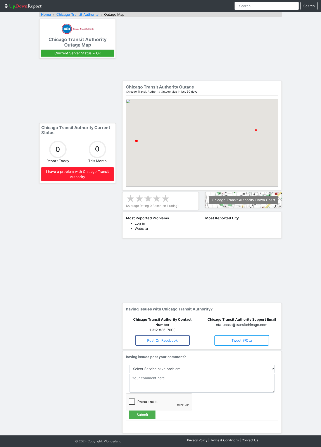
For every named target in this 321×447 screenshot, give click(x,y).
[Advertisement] (77, 90)
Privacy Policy (197, 440)
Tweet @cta (241, 340)
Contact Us (250, 440)
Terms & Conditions (224, 440)
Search (309, 6)
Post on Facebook (162, 340)
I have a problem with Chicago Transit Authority (77, 174)
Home (46, 14)
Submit (142, 414)
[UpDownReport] (23, 5)
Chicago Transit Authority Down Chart (243, 200)
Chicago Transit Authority (77, 14)
